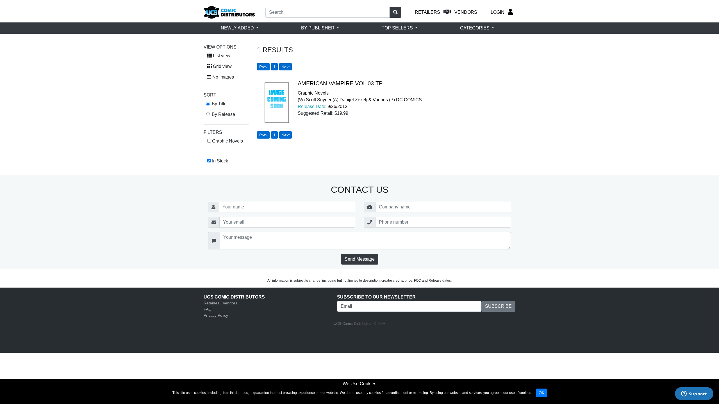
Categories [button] (475, 28)
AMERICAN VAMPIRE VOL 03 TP (340, 83)
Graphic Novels (313, 93)
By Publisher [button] (318, 28)
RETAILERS (427, 12)
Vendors (230, 303)
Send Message (360, 259)
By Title (219, 103)
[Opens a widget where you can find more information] (694, 394)
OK (541, 393)
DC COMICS (409, 99)
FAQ (207, 309)
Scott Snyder (318, 99)
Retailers (211, 303)
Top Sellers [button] (398, 28)
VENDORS (465, 12)
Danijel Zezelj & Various (364, 99)
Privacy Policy (216, 315)
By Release (223, 114)
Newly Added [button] (238, 28)
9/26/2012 (337, 106)
